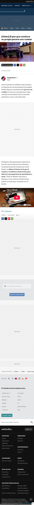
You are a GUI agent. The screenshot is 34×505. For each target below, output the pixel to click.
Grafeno (16, 371)
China (22, 28)
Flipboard (21, 65)
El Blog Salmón (22, 472)
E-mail (24, 65)
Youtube (15, 378)
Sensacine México (23, 488)
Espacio (29, 28)
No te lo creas (6, 396)
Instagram (19, 378)
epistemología (22, 406)
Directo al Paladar (7, 461)
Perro (17, 28)
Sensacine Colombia (23, 490)
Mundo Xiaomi (6, 448)
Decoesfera (5, 474)
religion (4, 403)
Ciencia (5, 28)
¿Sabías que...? (6, 393)
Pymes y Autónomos (23, 474)
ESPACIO (17, 5)
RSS (22, 378)
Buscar (31, 422)
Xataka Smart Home (7, 446)
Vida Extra (20, 441)
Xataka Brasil (5, 488)
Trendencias (5, 472)
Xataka (4, 438)
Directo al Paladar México (9, 493)
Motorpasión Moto (23, 463)
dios (19, 410)
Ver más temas (6, 415)
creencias (5, 410)
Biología (4, 400)
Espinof (20, 452)
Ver (18, 294)
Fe (18, 403)
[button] (12, 78)
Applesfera (5, 443)
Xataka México (6, 485)
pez (18, 215)
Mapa (11, 28)
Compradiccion (6, 477)
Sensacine (20, 449)
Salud (19, 400)
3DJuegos (20, 438)
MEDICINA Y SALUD (6, 5)
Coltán (23, 371)
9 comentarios (8, 65)
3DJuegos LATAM (22, 485)
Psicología (20, 393)
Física (19, 396)
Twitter (18, 65)
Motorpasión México (23, 493)
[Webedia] (30, 1)
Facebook (15, 65)
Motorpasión (21, 461)
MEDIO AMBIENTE (27, 5)
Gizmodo (8, 211)
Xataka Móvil (5, 441)
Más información (27, 503)
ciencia (4, 406)
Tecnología (11, 215)
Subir (27, 429)
